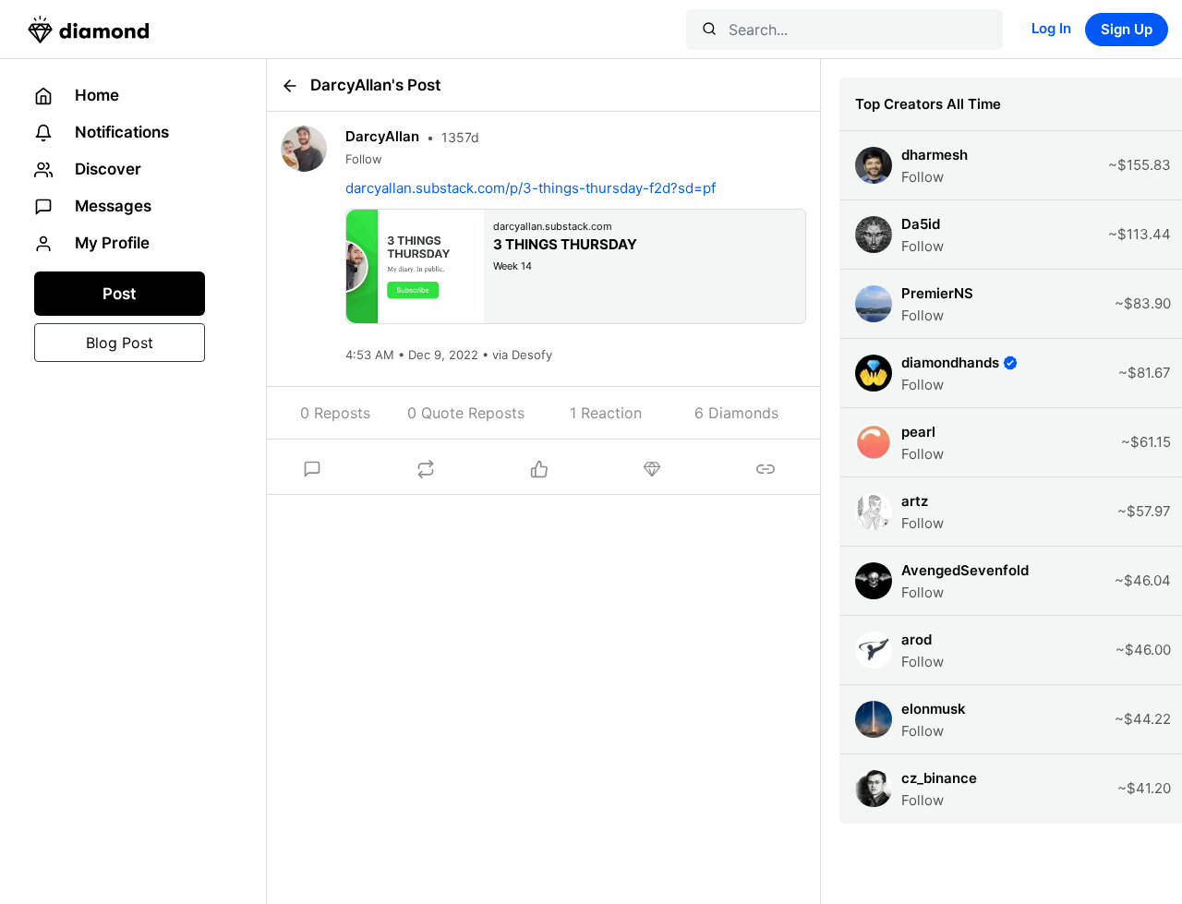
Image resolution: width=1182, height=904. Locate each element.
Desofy (530, 354)
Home (95, 95)
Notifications (120, 132)
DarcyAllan (382, 136)
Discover (106, 169)
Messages (111, 206)
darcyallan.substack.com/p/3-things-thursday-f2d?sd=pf (530, 188)
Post (119, 293)
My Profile (110, 243)
